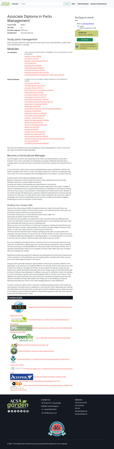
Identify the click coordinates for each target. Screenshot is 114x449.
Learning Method (88, 24)
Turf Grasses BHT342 (31, 141)
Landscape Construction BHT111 (35, 97)
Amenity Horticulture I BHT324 (34, 70)
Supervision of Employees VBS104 (35, 104)
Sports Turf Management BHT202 (35, 125)
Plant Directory (83, 4)
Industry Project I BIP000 (32, 56)
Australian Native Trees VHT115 (35, 86)
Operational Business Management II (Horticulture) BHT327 (44, 139)
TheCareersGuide (81, 403)
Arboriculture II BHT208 (32, 106)
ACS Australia (79, 405)
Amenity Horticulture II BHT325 (34, 132)
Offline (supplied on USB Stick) (86, 28)
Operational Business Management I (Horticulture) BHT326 (44, 75)
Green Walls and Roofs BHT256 (34, 116)
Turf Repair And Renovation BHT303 (36, 143)
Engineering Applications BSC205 (35, 113)
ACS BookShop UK (81, 414)
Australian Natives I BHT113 (33, 88)
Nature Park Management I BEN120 (36, 99)
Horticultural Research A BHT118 (35, 95)
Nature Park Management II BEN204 (36, 120)
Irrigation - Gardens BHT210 (33, 118)
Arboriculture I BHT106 (32, 83)
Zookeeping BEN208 (31, 129)
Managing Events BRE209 (33, 66)
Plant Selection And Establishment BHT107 (38, 102)
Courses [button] (15, 4)
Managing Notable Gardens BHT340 (36, 72)
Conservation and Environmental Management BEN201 (43, 109)
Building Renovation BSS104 (33, 92)
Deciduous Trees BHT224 (32, 111)
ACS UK (77, 408)
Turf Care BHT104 (30, 63)
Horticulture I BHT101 (31, 59)
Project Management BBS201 (34, 68)
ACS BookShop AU (81, 411)
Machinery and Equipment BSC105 (36, 61)
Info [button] (73, 4)
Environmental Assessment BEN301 (36, 136)
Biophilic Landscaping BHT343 (34, 134)
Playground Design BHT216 (33, 122)
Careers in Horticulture (98, 4)
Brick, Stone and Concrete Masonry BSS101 (39, 90)
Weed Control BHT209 (31, 127)
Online (82, 26)
